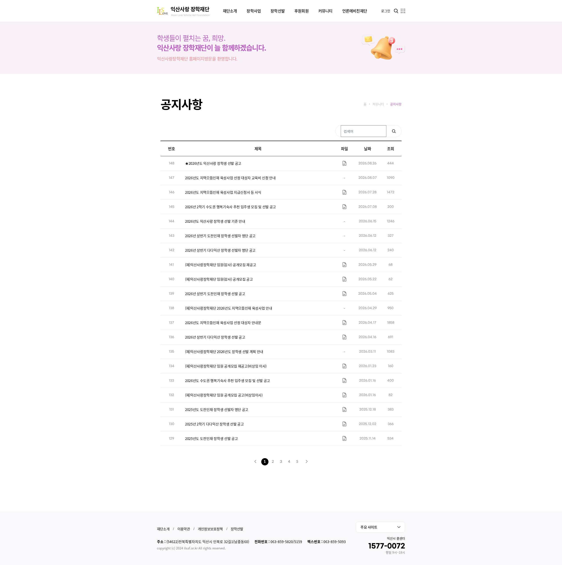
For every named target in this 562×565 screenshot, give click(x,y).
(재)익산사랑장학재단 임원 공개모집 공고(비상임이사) (224, 395)
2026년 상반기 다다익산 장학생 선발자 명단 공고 (220, 250)
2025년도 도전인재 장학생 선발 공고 (211, 438)
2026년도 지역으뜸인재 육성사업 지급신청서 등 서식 (223, 192)
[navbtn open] (403, 11)
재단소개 (163, 528)
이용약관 (183, 528)
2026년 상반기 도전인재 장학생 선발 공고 (215, 293)
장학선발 (237, 528)
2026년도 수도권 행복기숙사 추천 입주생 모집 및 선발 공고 (227, 380)
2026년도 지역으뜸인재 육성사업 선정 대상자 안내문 (223, 322)
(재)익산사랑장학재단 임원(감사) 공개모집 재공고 (220, 264)
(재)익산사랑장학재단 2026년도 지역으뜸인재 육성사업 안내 (228, 308)
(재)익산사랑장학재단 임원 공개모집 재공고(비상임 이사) (226, 366)
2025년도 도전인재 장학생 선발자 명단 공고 (216, 409)
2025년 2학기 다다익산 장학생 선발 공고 (214, 424)
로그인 (385, 11)
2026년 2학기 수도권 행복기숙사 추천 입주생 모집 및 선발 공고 (230, 206)
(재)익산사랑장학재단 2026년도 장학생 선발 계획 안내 (224, 351)
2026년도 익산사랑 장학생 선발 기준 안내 (215, 221)
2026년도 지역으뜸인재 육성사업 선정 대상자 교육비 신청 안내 (230, 177)
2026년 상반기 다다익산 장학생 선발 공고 (215, 337)
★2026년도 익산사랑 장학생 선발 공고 (213, 163)
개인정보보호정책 (210, 528)
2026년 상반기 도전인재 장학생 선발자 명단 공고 (220, 235)
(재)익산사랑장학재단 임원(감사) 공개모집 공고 (219, 279)
